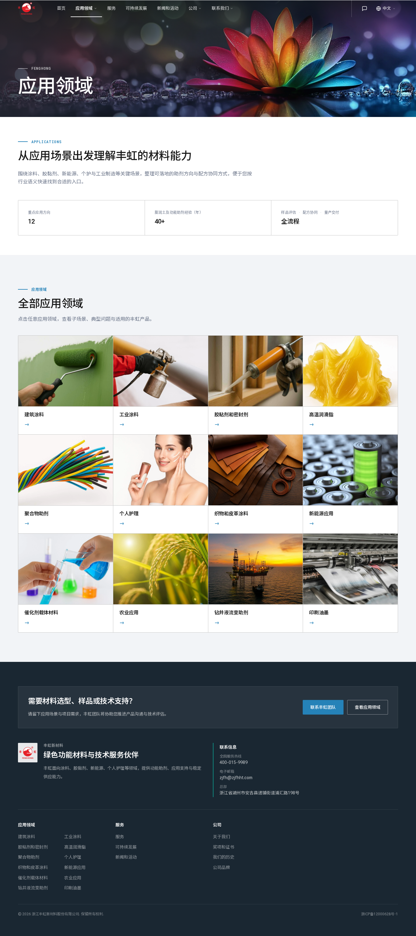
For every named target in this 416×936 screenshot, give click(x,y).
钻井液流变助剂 (33, 887)
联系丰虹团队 (323, 707)
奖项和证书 (223, 847)
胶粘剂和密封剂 (33, 847)
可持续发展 (126, 847)
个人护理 (72, 857)
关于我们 (221, 836)
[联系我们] (364, 8)
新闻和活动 (126, 857)
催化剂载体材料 (33, 877)
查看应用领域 (367, 707)
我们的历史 (223, 857)
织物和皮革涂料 (33, 867)
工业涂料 (72, 836)
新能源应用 (75, 867)
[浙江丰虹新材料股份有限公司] (29, 8)
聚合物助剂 (28, 857)
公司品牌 (221, 867)
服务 (119, 836)
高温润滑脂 (75, 847)
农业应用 (72, 877)
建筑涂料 (26, 836)
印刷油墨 (72, 887)
